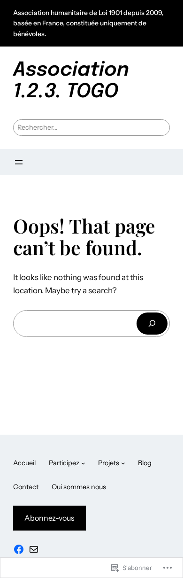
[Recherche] (152, 323)
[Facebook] (18, 549)
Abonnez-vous (49, 518)
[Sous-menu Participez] (83, 463)
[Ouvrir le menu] (18, 162)
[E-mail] (33, 549)
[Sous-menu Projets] (123, 463)
